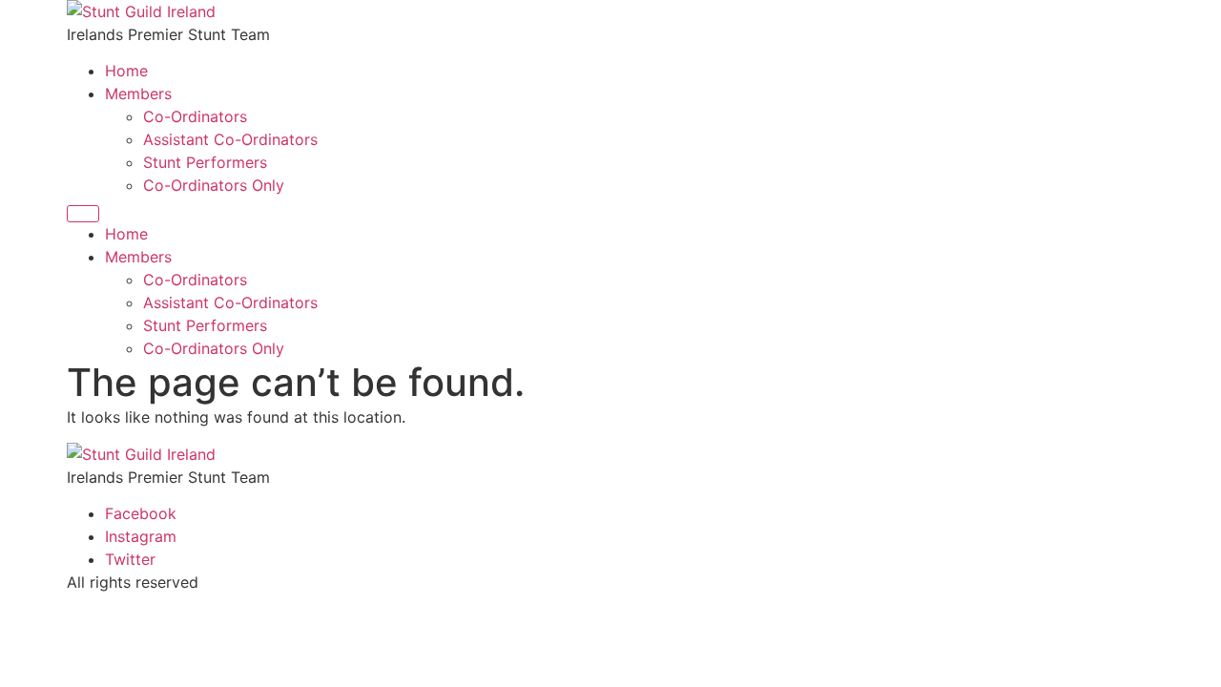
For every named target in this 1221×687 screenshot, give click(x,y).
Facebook (140, 513)
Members (138, 93)
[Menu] (83, 213)
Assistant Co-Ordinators (230, 139)
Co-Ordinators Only (213, 185)
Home (126, 70)
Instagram (140, 536)
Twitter (130, 559)
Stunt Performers (205, 162)
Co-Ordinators (195, 116)
